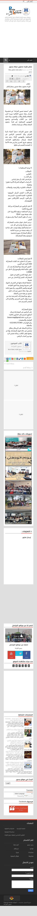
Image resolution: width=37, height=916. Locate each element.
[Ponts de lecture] (30, 76)
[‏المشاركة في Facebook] (13, 79)
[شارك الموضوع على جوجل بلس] (15, 81)
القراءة (11, 657)
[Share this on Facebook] (7, 359)
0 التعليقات (25, 79)
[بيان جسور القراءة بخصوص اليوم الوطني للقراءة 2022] (18, 458)
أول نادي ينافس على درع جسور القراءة (18, 522)
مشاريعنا (31, 856)
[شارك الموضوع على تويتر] (19, 81)
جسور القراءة (16, 346)
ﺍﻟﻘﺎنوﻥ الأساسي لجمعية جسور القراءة (15, 835)
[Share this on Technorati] (7, 361)
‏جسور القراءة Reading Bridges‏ (21, 809)
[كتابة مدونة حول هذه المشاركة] (17, 79)
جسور (17, 654)
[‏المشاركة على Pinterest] (10, 79)
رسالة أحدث (10, 363)
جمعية (26, 657)
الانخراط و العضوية (9, 829)
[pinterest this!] (7, 81)
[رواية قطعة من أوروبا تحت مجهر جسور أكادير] (18, 444)
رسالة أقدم (27, 367)
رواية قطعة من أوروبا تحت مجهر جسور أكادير (18, 448)
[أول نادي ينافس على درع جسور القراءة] (18, 517)
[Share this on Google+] (12, 359)
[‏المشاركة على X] (15, 79)
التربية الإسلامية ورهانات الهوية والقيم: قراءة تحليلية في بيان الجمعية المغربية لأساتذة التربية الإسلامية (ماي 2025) (14, 764)
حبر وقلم (16, 848)
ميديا (17, 852)
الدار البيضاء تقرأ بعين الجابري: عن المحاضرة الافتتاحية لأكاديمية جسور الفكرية (18, 477)
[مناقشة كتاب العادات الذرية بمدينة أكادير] (18, 502)
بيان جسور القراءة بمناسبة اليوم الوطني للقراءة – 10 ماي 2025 (14, 752)
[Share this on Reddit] (25, 359)
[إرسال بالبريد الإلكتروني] (19, 79)
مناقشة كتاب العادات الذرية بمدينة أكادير (18, 507)
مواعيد (31, 848)
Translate (30, 796)
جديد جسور (30, 845)
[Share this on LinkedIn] (22, 359)
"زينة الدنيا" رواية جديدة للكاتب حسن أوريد (14, 730)
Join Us (17, 636)
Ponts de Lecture (23, 351)
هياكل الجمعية (15, 856)
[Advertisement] (18, 41)
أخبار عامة (16, 845)
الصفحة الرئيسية (21, 829)
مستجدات (30, 852)
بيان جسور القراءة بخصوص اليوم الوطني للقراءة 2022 (18, 463)
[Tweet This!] (10, 359)
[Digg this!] (17, 359)
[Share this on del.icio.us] (20, 359)
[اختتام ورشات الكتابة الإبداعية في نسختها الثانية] (18, 488)
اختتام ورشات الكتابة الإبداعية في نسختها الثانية (18, 492)
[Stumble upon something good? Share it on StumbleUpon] (15, 359)
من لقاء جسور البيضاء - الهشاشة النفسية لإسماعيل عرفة (14, 719)
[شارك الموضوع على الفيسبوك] (23, 81)
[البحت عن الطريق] (11, 81)
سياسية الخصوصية (9, 832)
